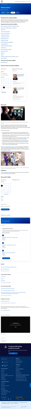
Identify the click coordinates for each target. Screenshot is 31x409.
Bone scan (2, 278)
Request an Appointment (5, 9)
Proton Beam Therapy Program (6, 49)
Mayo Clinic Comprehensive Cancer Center (8, 146)
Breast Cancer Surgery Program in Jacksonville (8, 27)
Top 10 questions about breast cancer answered (7, 288)
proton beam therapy (24, 140)
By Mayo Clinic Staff (4, 204)
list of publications (6, 172)
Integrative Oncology (4, 40)
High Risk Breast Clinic (4, 38)
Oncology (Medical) (4, 43)
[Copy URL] (20, 325)
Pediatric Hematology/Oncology (6, 45)
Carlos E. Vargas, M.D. (21, 87)
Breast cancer (5, 7)
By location (2, 71)
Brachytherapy (3, 280)
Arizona (2, 197)
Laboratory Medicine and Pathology (7, 42)
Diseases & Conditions (5, 4)
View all (2, 200)
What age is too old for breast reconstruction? (8, 252)
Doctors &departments (13, 12)
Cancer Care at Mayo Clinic (5, 31)
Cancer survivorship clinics (5, 33)
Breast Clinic (3, 29)
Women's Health (3, 58)
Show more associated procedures (6, 282)
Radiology (2, 52)
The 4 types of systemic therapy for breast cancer (8, 290)
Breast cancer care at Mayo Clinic (5, 206)
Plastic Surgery (3, 47)
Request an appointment (5, 209)
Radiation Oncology (4, 51)
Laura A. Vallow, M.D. (21, 74)
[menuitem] (3, 12)
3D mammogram (3, 276)
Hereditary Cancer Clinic (5, 36)
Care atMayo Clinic (17, 12)
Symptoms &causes (3, 12)
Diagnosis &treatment (8, 12)
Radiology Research (4, 62)
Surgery (2, 54)
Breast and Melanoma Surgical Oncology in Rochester (10, 26)
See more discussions (6, 258)
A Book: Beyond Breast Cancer (5, 301)
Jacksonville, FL (4, 73)
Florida (2, 198)
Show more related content (5, 270)
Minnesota (2, 199)
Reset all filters (4, 92)
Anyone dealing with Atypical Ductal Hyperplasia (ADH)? (10, 237)
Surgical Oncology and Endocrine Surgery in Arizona (9, 56)
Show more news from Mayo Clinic (6, 295)
